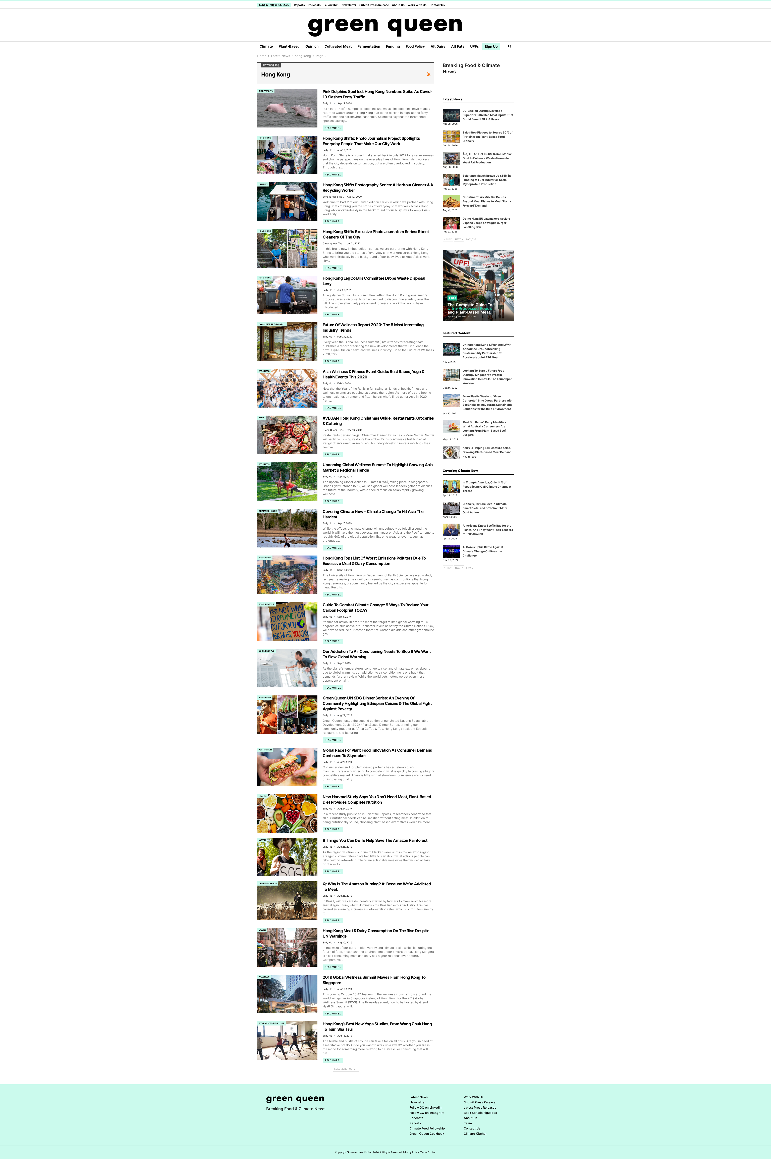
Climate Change (268, 511)
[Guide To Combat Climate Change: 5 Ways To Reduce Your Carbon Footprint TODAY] (287, 621)
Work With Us (417, 5)
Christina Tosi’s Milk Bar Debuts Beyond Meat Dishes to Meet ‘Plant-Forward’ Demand (487, 201)
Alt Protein (265, 749)
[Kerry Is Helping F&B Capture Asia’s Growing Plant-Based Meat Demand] (451, 452)
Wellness (264, 371)
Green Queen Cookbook (427, 1134)
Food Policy (415, 46)
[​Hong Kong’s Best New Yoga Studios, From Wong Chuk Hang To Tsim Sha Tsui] (287, 1040)
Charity (263, 184)
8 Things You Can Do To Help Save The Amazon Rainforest (375, 840)
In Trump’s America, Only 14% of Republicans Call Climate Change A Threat (487, 486)
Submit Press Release (374, 5)
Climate (266, 46)
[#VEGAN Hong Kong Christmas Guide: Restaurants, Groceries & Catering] (287, 435)
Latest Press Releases (480, 1107)
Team (468, 1123)
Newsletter (349, 5)
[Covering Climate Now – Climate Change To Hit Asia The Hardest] (287, 528)
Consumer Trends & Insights (273, 324)
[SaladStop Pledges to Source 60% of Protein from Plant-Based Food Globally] (451, 136)
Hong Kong (265, 138)
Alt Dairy (438, 46)
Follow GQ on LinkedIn (426, 1107)
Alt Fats (457, 46)
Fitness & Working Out (271, 1023)
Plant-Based (289, 46)
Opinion (312, 46)
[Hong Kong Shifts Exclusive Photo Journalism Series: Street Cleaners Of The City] (287, 248)
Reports (299, 5)
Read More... (333, 127)
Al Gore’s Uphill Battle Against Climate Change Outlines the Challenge (483, 551)
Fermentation (369, 46)
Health (262, 796)
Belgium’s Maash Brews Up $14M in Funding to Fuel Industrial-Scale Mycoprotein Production (487, 180)
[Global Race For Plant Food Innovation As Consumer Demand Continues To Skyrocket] (287, 767)
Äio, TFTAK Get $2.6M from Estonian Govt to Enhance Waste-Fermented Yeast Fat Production (488, 158)
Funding (393, 46)
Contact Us (437, 5)
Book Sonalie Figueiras (480, 1113)
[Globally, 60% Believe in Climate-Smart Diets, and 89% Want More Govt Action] (451, 508)
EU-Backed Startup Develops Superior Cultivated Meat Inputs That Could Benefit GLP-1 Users (488, 115)
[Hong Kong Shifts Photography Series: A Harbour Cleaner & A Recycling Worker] (287, 201)
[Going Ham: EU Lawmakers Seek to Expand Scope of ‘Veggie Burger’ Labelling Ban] (451, 223)
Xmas (262, 417)
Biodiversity (266, 91)
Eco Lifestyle (266, 604)
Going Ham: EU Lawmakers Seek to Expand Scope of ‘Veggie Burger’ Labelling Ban (486, 223)
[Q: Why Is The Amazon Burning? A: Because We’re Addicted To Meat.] (287, 900)
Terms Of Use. (428, 1152)
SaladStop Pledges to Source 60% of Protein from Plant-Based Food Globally (487, 137)
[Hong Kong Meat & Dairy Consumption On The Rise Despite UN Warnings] (287, 947)
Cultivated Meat (338, 46)
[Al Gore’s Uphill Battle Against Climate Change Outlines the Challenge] (451, 551)
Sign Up (491, 47)
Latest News (419, 1097)
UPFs (474, 46)
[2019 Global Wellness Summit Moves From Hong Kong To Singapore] (287, 994)
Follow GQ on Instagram (427, 1113)
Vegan (262, 840)
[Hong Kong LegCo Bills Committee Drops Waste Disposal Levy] (287, 295)
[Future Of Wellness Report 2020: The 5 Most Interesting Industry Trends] (287, 341)
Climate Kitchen (475, 1134)
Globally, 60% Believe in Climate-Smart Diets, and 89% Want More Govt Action (485, 508)
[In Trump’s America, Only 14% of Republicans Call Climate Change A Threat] (451, 486)
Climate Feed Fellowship (427, 1128)
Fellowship (331, 5)
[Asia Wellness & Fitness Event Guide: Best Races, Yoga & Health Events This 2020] (287, 388)
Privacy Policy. (411, 1152)
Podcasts (314, 5)
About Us (398, 5)
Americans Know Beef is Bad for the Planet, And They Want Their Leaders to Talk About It (488, 530)
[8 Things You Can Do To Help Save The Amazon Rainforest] (287, 857)
